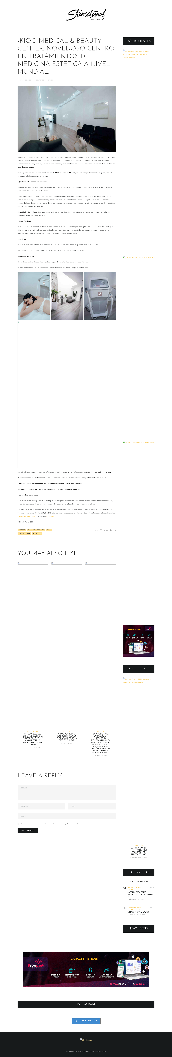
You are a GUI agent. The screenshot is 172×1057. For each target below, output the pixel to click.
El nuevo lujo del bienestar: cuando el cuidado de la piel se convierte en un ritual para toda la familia (33, 739)
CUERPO (50, 80)
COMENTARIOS (142, 882)
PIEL (36, 731)
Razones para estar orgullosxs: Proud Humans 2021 (140, 894)
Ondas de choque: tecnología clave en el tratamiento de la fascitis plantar (67, 737)
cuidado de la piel (36, 530)
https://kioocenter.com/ (26, 516)
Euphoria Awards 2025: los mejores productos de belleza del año (139, 851)
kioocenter (50, 516)
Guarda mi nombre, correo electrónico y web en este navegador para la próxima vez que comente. (58, 824)
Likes (105, 530)
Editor (142, 915)
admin (142, 899)
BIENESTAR (132, 908)
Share (113, 530)
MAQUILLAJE (138, 846)
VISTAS (132, 882)
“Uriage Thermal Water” (138, 912)
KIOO (49, 530)
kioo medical (24, 533)
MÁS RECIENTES (135, 889)
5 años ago (132, 899)
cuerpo (22, 530)
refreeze (37, 533)
